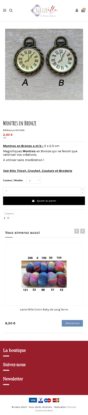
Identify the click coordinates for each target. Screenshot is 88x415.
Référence (9, 130)
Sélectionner (72, 323)
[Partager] (4, 218)
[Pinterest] (8, 218)
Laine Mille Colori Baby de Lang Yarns (44, 309)
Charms (9, 213)
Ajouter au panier (46, 200)
